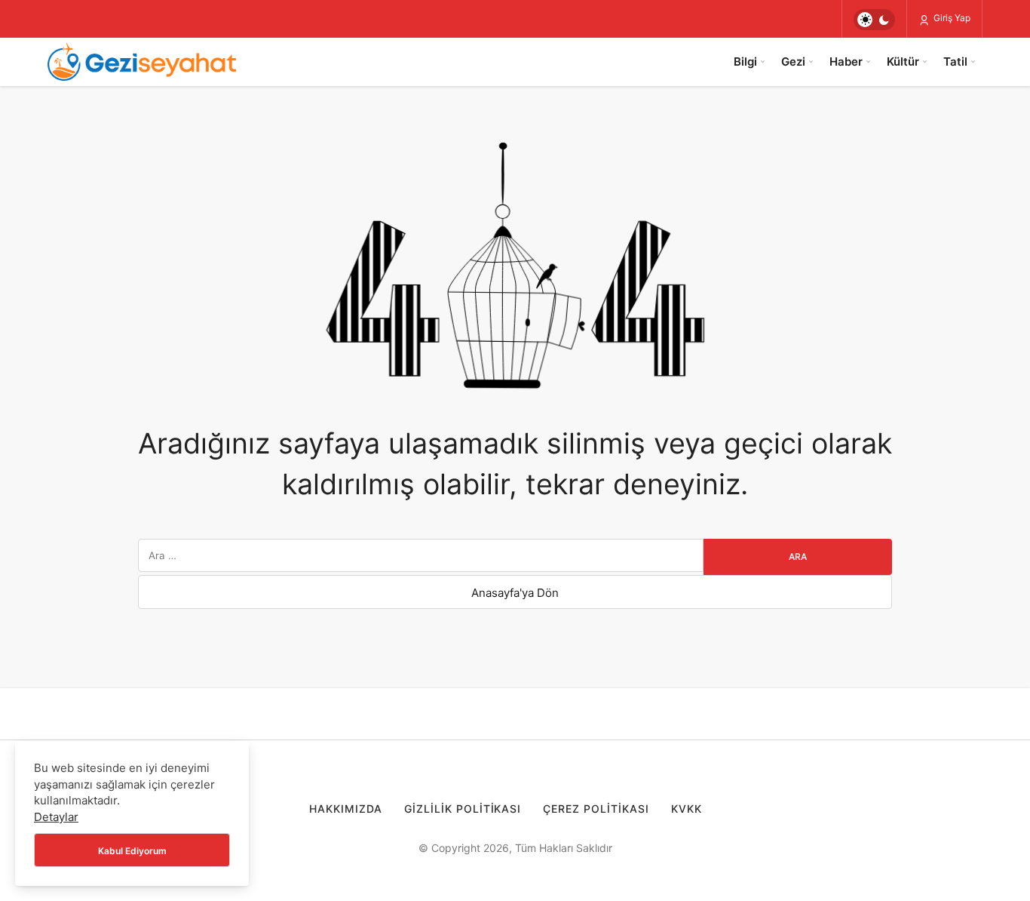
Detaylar (56, 817)
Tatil (955, 61)
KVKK (686, 808)
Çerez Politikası (596, 808)
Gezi (793, 61)
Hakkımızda (345, 808)
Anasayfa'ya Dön (515, 593)
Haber (846, 61)
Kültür (903, 61)
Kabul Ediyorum (132, 850)
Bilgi (745, 61)
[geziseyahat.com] (142, 62)
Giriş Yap (950, 17)
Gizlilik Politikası (463, 808)
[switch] (874, 19)
